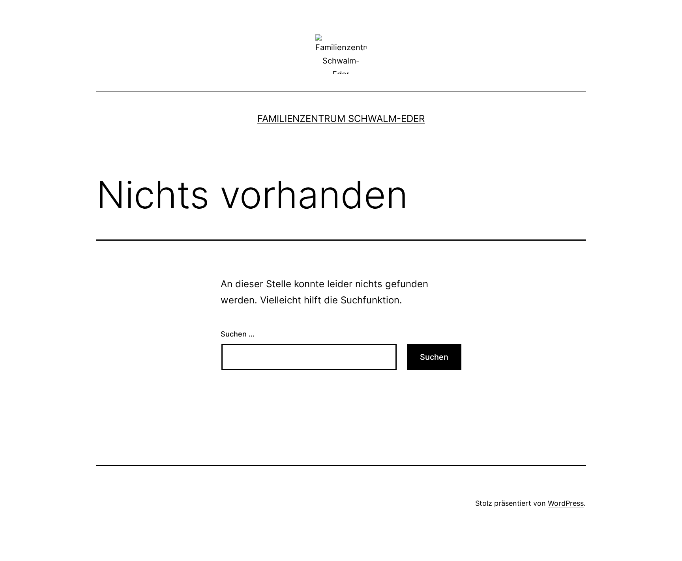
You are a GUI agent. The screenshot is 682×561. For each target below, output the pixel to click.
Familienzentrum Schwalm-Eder (341, 118)
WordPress (566, 503)
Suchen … (238, 334)
